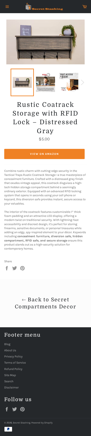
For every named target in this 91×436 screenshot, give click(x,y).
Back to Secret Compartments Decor (45, 303)
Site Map (10, 375)
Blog (7, 344)
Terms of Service (15, 362)
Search (8, 381)
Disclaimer (11, 387)
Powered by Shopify (41, 422)
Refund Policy (13, 369)
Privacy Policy (13, 356)
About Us (10, 350)
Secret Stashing (21, 422)
